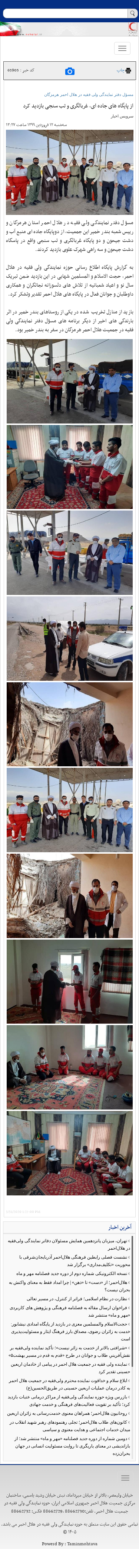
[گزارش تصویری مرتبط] (70, 71)
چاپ (121, 70)
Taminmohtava (82, 1544)
